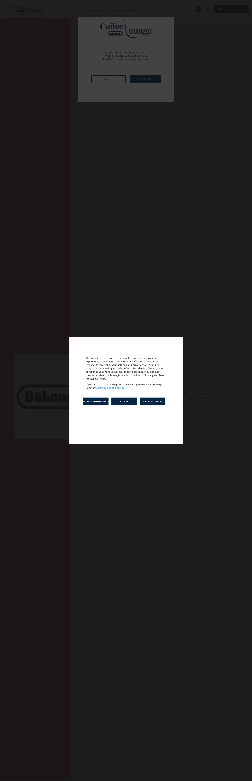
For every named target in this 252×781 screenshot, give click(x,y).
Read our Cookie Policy (111, 388)
